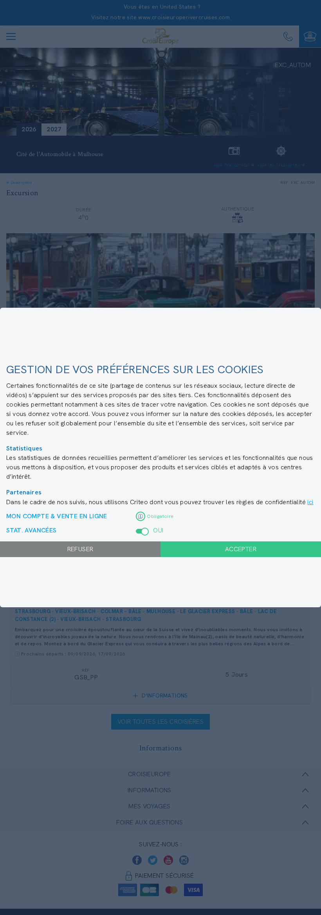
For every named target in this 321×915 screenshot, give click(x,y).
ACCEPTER (240, 549)
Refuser (80, 549)
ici (310, 502)
